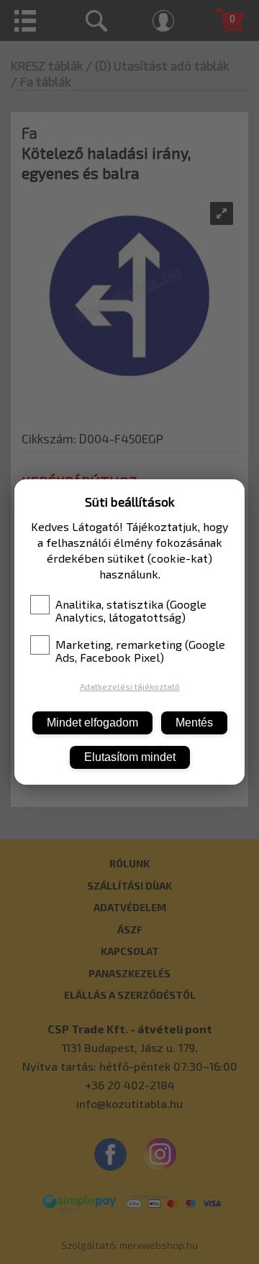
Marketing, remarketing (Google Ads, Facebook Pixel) (140, 651)
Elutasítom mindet (130, 757)
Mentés (194, 722)
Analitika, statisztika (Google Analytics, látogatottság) (130, 611)
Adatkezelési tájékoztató (130, 686)
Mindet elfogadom (92, 722)
